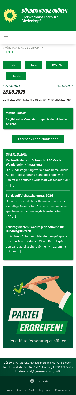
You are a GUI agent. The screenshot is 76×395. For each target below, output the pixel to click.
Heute (16, 76)
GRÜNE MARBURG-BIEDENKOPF (22, 47)
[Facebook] (32, 381)
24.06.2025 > (64, 86)
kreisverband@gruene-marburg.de (37, 371)
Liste (12, 65)
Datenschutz (62, 390)
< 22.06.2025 (11, 86)
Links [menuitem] (41, 381)
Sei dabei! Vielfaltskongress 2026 (29, 196)
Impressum (45, 390)
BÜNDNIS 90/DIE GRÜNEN (44, 11)
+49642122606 (64, 367)
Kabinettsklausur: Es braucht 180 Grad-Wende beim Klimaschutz (33, 162)
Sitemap (21, 390)
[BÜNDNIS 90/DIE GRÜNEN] (10, 16)
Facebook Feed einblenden (38, 139)
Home (9, 390)
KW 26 (57, 65)
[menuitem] (9, 390)
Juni (34, 65)
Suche (32, 390)
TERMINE (8, 52)
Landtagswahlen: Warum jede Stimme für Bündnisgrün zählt (35, 229)
